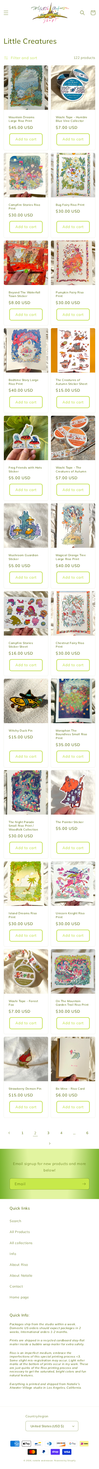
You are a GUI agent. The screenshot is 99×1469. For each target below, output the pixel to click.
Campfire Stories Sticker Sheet (21, 645)
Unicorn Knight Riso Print (70, 915)
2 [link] (35, 1133)
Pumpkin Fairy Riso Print (70, 294)
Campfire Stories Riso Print (24, 206)
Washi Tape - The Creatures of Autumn (71, 469)
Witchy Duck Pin (21, 730)
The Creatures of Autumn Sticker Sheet (71, 382)
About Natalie (21, 1275)
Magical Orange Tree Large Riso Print (71, 557)
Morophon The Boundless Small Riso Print (71, 734)
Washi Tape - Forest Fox (23, 1003)
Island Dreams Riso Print (23, 915)
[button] (6, 12)
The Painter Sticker (69, 822)
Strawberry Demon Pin (25, 1088)
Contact (16, 1286)
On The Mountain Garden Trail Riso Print (72, 1003)
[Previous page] (9, 1133)
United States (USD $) (47, 1426)
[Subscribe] (84, 1184)
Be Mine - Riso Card (70, 1088)
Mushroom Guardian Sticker (23, 557)
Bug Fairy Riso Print (70, 205)
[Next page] (49, 1143)
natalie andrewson (43, 1460)
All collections (21, 1243)
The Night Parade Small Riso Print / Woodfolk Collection (23, 825)
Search (15, 1221)
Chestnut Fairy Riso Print (70, 645)
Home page (19, 1297)
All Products (20, 1232)
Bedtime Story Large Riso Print (23, 382)
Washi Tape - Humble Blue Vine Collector (71, 119)
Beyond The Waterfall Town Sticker (24, 294)
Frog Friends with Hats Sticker (25, 469)
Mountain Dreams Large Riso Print (22, 119)
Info (13, 1254)
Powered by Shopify (65, 1460)
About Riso (19, 1264)
